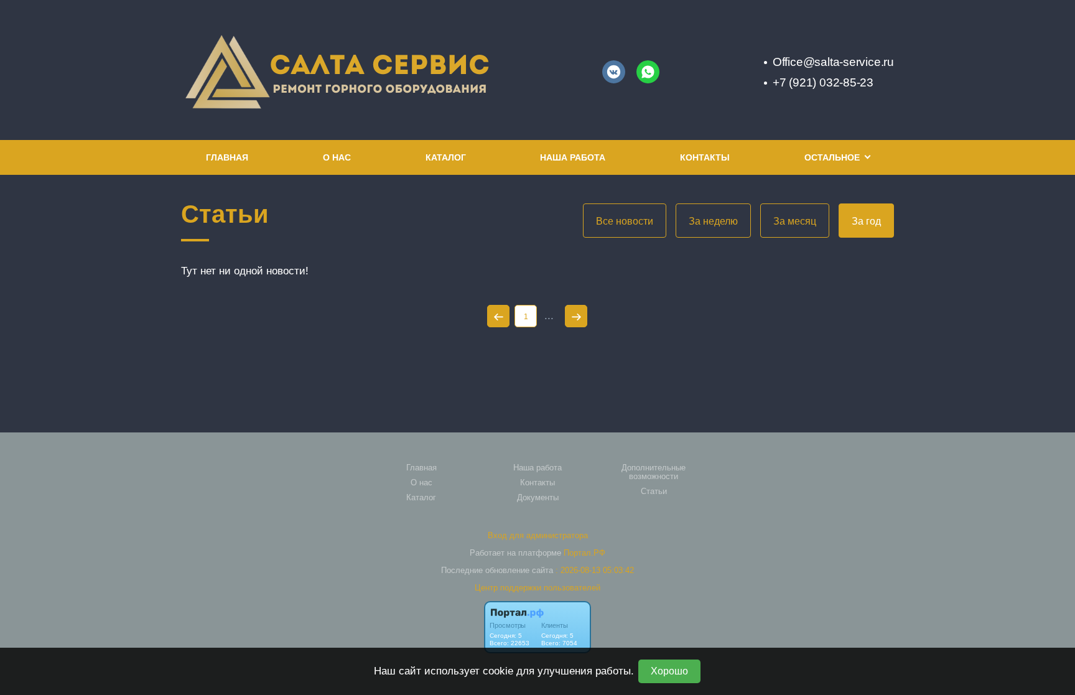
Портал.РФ (584, 552)
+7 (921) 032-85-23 (823, 82)
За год (866, 221)
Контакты (705, 157)
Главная (227, 157)
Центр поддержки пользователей (537, 587)
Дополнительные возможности (653, 472)
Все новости (624, 221)
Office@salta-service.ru (833, 61)
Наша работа (572, 157)
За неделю (713, 221)
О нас (337, 157)
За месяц (794, 221)
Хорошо (669, 671)
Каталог (446, 157)
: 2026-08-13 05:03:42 (595, 570)
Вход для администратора (538, 535)
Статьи (654, 491)
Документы (538, 497)
